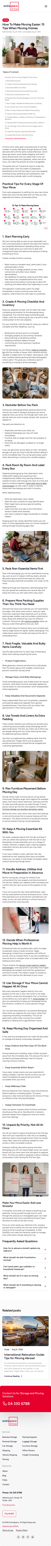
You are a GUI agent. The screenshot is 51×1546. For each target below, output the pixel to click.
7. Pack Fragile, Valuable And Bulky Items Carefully (23, 103)
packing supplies (31, 621)
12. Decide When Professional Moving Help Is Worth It (24, 123)
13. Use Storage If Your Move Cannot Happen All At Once (23, 127)
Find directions (8, 1505)
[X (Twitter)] (28, 1537)
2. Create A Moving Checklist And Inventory (21, 84)
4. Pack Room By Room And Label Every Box (21, 91)
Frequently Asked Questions (15, 138)
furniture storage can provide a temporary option (22, 809)
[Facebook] (18, 1537)
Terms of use (7, 1530)
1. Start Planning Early (13, 81)
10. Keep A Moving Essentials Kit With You (20, 114)
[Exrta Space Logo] (11, 6)
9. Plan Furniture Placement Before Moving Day (22, 110)
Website (5, 1526)
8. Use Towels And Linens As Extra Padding (20, 107)
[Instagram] (23, 1537)
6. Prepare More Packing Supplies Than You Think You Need (24, 99)
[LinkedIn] (32, 1537)
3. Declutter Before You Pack (15, 88)
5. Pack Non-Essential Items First (17, 95)
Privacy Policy (22, 1530)
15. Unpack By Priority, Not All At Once (19, 135)
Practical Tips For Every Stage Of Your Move (21, 77)
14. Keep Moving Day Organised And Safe (20, 132)
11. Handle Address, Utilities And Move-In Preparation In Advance (25, 118)
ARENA (15, 1526)
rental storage (38, 999)
